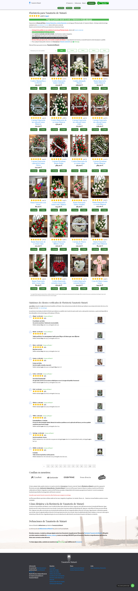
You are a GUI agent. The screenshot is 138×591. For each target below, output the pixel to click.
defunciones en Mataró (45, 528)
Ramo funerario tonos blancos (100, 82)
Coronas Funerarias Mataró (77, 568)
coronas (49, 535)
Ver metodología (43, 308)
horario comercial (78, 30)
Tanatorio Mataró (36, 3)
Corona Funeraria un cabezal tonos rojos (79, 122)
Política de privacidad (55, 574)
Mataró (84, 3)
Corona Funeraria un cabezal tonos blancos (38, 122)
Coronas (72, 50)
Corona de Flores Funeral (79, 243)
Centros (93, 50)
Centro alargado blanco (79, 82)
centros (54, 535)
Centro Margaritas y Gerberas (38, 82)
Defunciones (78, 3)
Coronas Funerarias (51, 23)
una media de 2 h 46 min (43, 25)
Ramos (83, 50)
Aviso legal (52, 568)
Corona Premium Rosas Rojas (58, 162)
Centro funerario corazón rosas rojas (58, 282)
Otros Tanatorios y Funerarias (98, 568)
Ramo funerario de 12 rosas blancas (100, 203)
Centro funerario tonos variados (58, 82)
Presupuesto (77, 7)
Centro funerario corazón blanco (79, 282)
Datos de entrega (54, 570)
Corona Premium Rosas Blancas (99, 162)
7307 (47, 16)
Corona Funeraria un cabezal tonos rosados (100, 122)
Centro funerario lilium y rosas (58, 243)
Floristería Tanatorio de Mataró (93, 533)
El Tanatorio (69, 3)
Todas (61, 50)
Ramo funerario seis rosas (38, 203)
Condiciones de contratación (57, 576)
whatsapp (76, 41)
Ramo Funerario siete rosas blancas (99, 243)
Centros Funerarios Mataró (77, 570)
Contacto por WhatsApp (56, 583)
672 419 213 (87, 20)
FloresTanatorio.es (41, 568)
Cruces (104, 50)
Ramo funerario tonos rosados (79, 203)
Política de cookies (54, 572)
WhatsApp (61, 542)
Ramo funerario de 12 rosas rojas (38, 243)
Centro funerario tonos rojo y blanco (58, 203)
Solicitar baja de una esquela (57, 581)
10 (81, 466)
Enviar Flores (60, 7)
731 (90, 466)
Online (43, 88)
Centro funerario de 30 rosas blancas (59, 121)
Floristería (91, 3)
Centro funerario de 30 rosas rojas (79, 162)
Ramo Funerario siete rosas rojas (38, 282)
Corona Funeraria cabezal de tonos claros (38, 163)
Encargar (34, 88)
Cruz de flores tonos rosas (100, 282)
